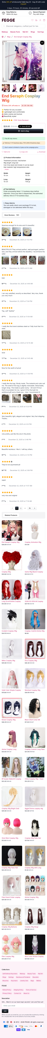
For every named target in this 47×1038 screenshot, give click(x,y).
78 (29, 508)
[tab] (12, 215)
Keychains (14, 980)
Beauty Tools (15, 32)
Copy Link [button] (24, 152)
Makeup (5, 32)
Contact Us (17, 993)
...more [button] (6, 169)
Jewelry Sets (24, 980)
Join (5, 1011)
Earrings (41, 32)
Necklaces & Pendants (23, 977)
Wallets (38, 980)
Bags (32, 980)
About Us (26, 993)
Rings (33, 32)
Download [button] (42, 152)
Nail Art (25, 32)
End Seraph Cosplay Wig (23, 37)
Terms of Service (31, 990)
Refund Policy (7, 990)
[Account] (40, 20)
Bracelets (35, 977)
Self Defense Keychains (10, 973)
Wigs (8, 37)
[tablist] (23, 215)
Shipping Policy (18, 990)
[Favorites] (32, 20)
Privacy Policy (7, 993)
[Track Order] (36, 20)
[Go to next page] (34, 508)
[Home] (2, 37)
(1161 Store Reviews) (21, 120)
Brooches (5, 980)
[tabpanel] (23, 364)
